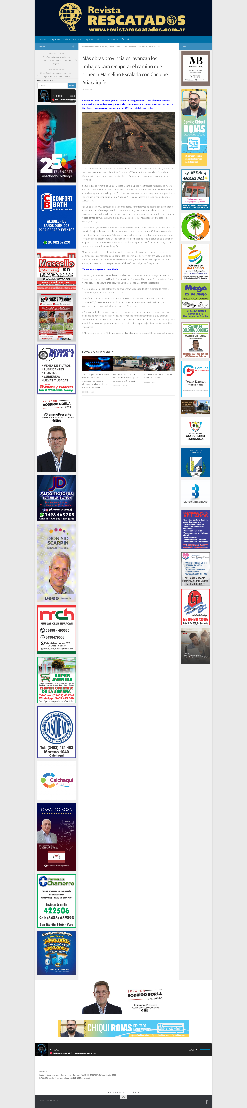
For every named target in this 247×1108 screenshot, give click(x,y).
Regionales (55, 39)
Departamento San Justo (121, 46)
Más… (99, 39)
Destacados (141, 46)
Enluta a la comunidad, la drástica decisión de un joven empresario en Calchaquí (125, 377)
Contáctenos (112, 39)
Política (66, 39)
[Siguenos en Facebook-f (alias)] (73, 46)
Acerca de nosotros (116, 1092)
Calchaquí (42, 39)
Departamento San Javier (94, 46)
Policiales (77, 39)
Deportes (89, 39)
